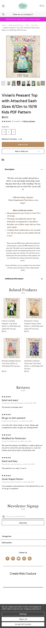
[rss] (30, 558)
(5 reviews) (16, 121)
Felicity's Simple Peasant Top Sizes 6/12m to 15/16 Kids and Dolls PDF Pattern (11, 325)
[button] (23, 169)
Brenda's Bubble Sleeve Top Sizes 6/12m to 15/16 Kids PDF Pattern (11, 363)
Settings (23, 614)
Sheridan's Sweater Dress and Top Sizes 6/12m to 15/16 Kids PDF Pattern (33, 365)
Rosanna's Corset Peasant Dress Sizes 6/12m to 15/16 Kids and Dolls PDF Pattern (33, 325)
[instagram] (24, 558)
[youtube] (19, 558)
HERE (23, 270)
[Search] (2, 14)
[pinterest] (13, 558)
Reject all (23, 619)
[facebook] (7, 558)
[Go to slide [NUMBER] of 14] (3, 83)
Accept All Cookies (23, 624)
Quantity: (5, 127)
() (43, 6)
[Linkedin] (3, 159)
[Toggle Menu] (3, 6)
